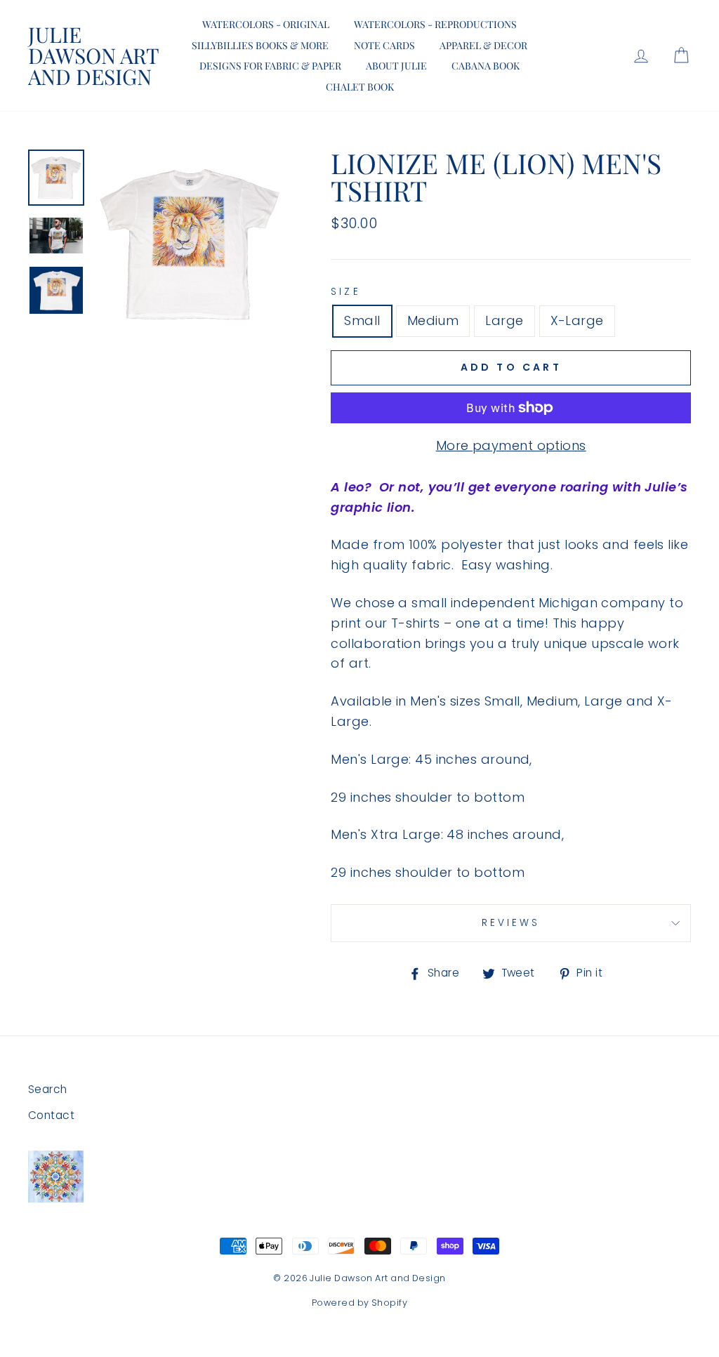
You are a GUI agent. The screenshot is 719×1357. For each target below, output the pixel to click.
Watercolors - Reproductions (435, 24)
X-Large (577, 320)
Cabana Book (485, 65)
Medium (433, 320)
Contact (51, 1115)
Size (345, 291)
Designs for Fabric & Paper (270, 65)
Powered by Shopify (359, 1303)
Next (56, 335)
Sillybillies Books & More (260, 45)
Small (362, 320)
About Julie (396, 65)
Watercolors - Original (265, 24)
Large (504, 320)
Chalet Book (360, 86)
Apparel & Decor (483, 45)
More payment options (511, 445)
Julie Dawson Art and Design (93, 55)
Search (47, 1089)
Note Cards (384, 45)
